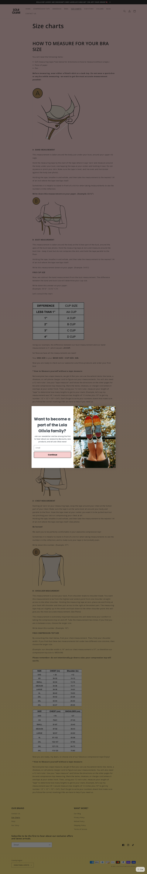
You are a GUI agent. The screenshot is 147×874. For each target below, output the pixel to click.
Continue (52, 454)
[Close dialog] (113, 409)
